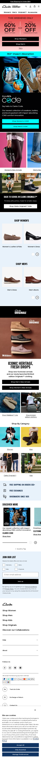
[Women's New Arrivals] (13, 150)
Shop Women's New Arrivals (21, 388)
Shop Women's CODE (20, 121)
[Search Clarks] (26, 6)
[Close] (35, 710)
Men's (14, 12)
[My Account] (30, 6)
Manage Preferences (20, 754)
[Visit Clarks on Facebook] (5, 668)
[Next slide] (37, 254)
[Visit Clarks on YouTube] (20, 668)
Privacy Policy (9, 589)
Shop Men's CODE (20, 126)
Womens (8, 565)
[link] (17, 523)
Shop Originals (10, 625)
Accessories (32, 12)
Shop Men (8, 615)
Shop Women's (20, 39)
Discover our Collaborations (16, 630)
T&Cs (20, 48)
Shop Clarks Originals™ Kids (20, 206)
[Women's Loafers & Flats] (12, 234)
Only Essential (20, 750)
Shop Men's (20, 44)
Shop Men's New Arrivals (20, 382)
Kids (7, 569)
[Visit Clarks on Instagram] (10, 668)
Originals (21, 569)
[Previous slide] (33, 254)
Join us (20, 581)
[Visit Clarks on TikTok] (15, 668)
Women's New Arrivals (13, 170)
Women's (7, 12)
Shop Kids (7, 620)
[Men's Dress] (12, 277)
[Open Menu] (38, 6)
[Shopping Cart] (34, 6)
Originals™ (22, 12)
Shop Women (9, 610)
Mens (20, 565)
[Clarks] (11, 6)
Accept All (20, 745)
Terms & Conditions (31, 586)
